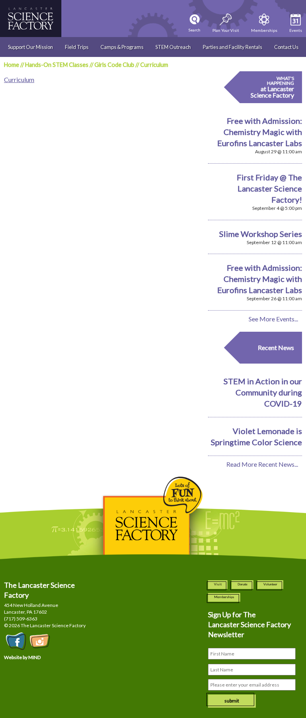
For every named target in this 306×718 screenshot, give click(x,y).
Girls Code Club (114, 64)
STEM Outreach (173, 47)
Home (11, 64)
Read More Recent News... (262, 464)
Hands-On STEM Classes (56, 64)
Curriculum (19, 79)
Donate (242, 584)
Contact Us (286, 47)
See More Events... (273, 319)
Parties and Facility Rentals (232, 47)
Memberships (224, 597)
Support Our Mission (30, 47)
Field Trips (76, 47)
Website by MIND (22, 657)
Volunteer (270, 584)
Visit (218, 584)
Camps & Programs (121, 47)
